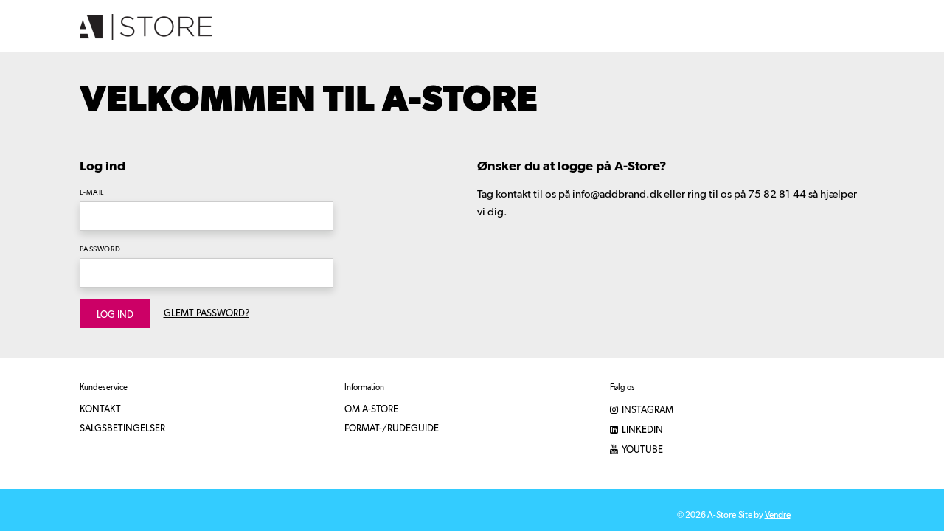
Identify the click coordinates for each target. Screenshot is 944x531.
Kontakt (100, 409)
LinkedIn (641, 430)
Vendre (778, 515)
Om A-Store (371, 409)
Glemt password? (206, 314)
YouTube (641, 450)
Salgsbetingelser (122, 429)
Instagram (646, 410)
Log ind (115, 315)
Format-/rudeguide (391, 429)
